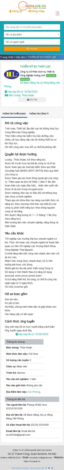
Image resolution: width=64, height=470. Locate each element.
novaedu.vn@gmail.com (40, 457)
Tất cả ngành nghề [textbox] (14, 42)
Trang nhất (6, 57)
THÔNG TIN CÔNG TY (39, 113)
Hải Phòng (34, 392)
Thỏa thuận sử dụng (20, 468)
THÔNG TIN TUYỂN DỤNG (14, 113)
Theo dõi (51, 75)
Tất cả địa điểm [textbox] (13, 34)
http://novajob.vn (32, 461)
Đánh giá (25, 79)
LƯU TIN (33, 99)
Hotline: (4, 457)
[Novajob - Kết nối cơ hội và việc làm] (32, 4)
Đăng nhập (37, 11)
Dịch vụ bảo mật (37, 468)
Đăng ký (17, 11)
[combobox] (32, 34)
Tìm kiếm (33, 49)
